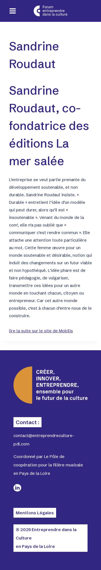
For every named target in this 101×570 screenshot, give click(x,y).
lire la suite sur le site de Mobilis (41, 330)
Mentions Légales (35, 512)
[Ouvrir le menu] (13, 11)
